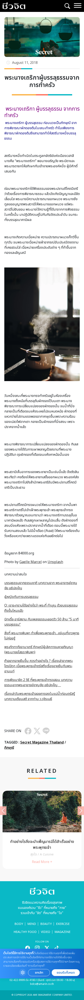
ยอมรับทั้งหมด (66, 972)
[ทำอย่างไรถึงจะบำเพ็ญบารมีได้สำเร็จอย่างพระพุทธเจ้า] (42, 830)
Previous (3, 810)
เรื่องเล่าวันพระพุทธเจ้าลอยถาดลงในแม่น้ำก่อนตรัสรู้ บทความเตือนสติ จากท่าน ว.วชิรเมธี (39, 696)
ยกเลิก (39, 972)
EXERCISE (63, 924)
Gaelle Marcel (30, 562)
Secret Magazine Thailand (42, 742)
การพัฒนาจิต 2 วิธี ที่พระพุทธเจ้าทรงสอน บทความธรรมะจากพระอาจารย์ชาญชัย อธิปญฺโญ (38, 682)
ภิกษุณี (9, 747)
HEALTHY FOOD (25, 932)
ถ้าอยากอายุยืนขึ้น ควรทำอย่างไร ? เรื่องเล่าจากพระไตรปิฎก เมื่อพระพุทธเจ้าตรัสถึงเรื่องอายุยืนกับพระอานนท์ (38, 666)
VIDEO (45, 932)
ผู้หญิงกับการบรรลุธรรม (21, 596)
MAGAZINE (62, 932)
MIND (31, 924)
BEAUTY (46, 924)
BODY (18, 924)
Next (81, 810)
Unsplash (55, 562)
